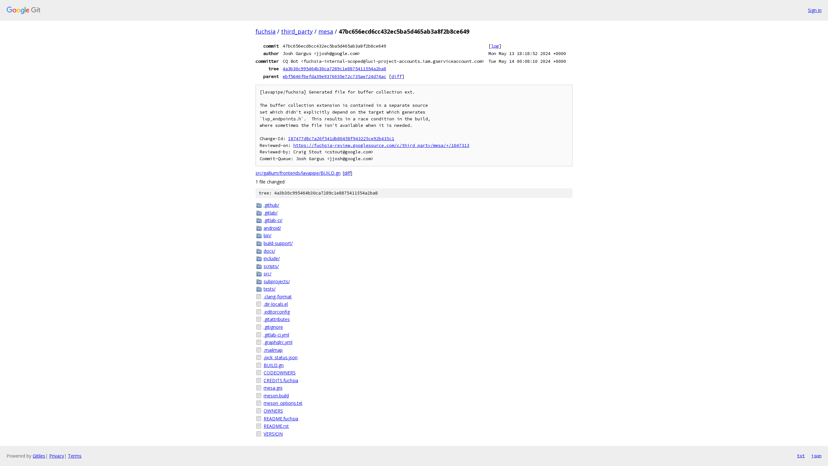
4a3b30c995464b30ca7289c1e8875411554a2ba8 (334, 69)
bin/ (267, 235)
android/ (272, 228)
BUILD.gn (274, 365)
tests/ (270, 289)
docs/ (269, 251)
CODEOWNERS (280, 373)
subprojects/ (277, 281)
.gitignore (273, 327)
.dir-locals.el (276, 304)
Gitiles (39, 456)
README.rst (276, 426)
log (495, 46)
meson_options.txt (283, 403)
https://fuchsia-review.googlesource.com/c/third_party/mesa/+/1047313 (381, 145)
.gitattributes (277, 319)
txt (801, 456)
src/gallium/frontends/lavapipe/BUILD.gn (298, 173)
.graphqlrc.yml (278, 342)
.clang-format (278, 297)
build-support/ (278, 243)
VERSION (273, 434)
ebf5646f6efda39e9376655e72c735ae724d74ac (334, 76)
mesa (325, 31)
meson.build (276, 396)
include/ (272, 258)
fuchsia (266, 31)
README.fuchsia (281, 419)
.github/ (271, 205)
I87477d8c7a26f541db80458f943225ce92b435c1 (341, 138)
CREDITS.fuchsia (281, 380)
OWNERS (273, 411)
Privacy (56, 456)
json (816, 456)
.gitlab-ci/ (273, 220)
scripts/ (271, 266)
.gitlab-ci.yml (276, 335)
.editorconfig (277, 312)
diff (396, 76)
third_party (297, 31)
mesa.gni (273, 388)
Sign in (815, 10)
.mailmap (273, 350)
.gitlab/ (271, 213)
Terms (75, 456)
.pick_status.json (281, 357)
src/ (267, 274)
